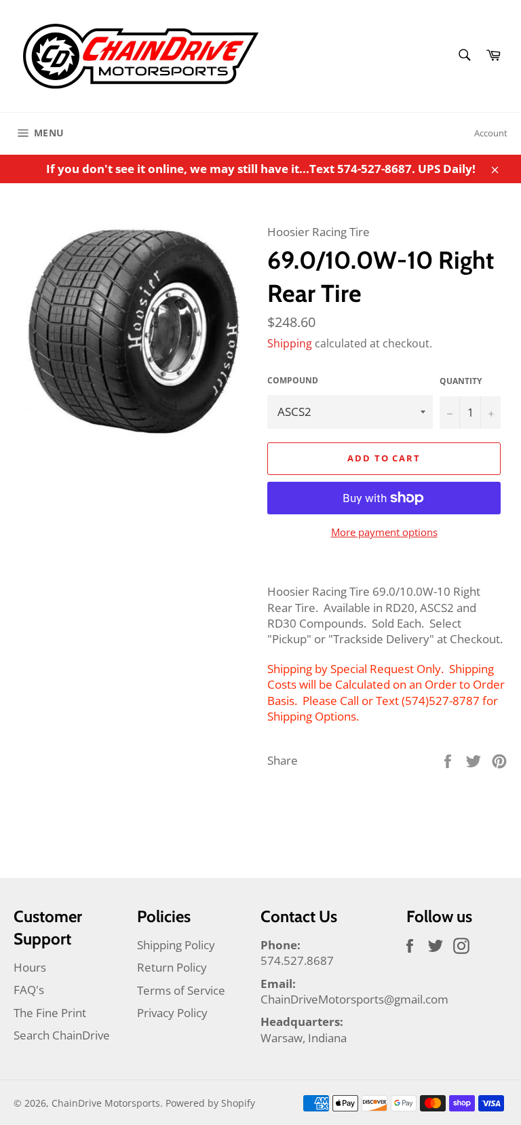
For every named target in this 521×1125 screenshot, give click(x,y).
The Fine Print (50, 1013)
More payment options (384, 532)
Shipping (289, 343)
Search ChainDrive (62, 1035)
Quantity (461, 381)
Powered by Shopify (210, 1103)
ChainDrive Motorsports (106, 1103)
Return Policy (172, 967)
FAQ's (29, 989)
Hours (30, 967)
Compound (292, 380)
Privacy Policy (172, 1013)
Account (490, 133)
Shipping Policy (176, 945)
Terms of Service (181, 990)
